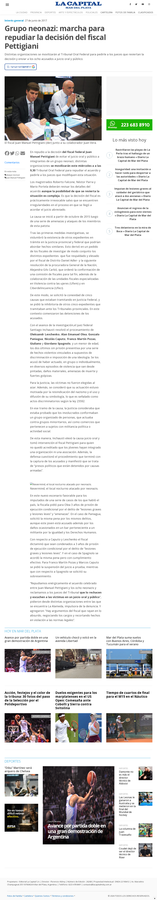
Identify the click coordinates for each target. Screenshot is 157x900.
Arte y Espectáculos (71, 12)
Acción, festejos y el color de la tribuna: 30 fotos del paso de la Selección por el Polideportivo (27, 698)
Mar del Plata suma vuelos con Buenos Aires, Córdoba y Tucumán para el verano (125, 641)
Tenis (97, 716)
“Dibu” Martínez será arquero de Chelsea (18, 769)
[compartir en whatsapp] (17, 153)
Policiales (92, 12)
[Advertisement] (129, 95)
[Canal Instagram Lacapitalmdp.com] (149, 4)
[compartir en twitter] (12, 153)
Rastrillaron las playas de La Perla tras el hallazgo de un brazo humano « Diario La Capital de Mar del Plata (129, 155)
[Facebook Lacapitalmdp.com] (130, 4)
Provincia (36, 12)
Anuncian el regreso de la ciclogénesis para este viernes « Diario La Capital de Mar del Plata (130, 213)
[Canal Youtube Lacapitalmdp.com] (143, 4)
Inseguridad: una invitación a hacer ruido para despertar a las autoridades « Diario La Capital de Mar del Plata (130, 175)
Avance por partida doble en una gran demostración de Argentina (26, 639)
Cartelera (107, 12)
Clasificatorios (54, 821)
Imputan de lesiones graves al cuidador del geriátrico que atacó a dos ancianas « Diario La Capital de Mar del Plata (130, 194)
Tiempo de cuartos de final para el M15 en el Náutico (127, 694)
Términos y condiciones (63, 895)
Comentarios (12, 162)
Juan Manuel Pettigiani (15, 177)
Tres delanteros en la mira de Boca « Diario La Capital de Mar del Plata (130, 231)
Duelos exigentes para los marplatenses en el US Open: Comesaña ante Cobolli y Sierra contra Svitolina (76, 700)
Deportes (50, 12)
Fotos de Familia (125, 12)
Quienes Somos (42, 895)
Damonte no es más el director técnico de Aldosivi (126, 777)
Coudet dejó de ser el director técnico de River (127, 853)
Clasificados (145, 12)
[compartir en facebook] (7, 153)
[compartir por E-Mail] (22, 153)
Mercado (32, 777)
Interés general (14, 20)
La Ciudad (21, 12)
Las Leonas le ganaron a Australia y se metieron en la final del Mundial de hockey (127, 806)
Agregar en (21, 66)
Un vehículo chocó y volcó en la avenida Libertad (75, 639)
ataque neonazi (13, 175)
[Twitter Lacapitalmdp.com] (136, 4)
